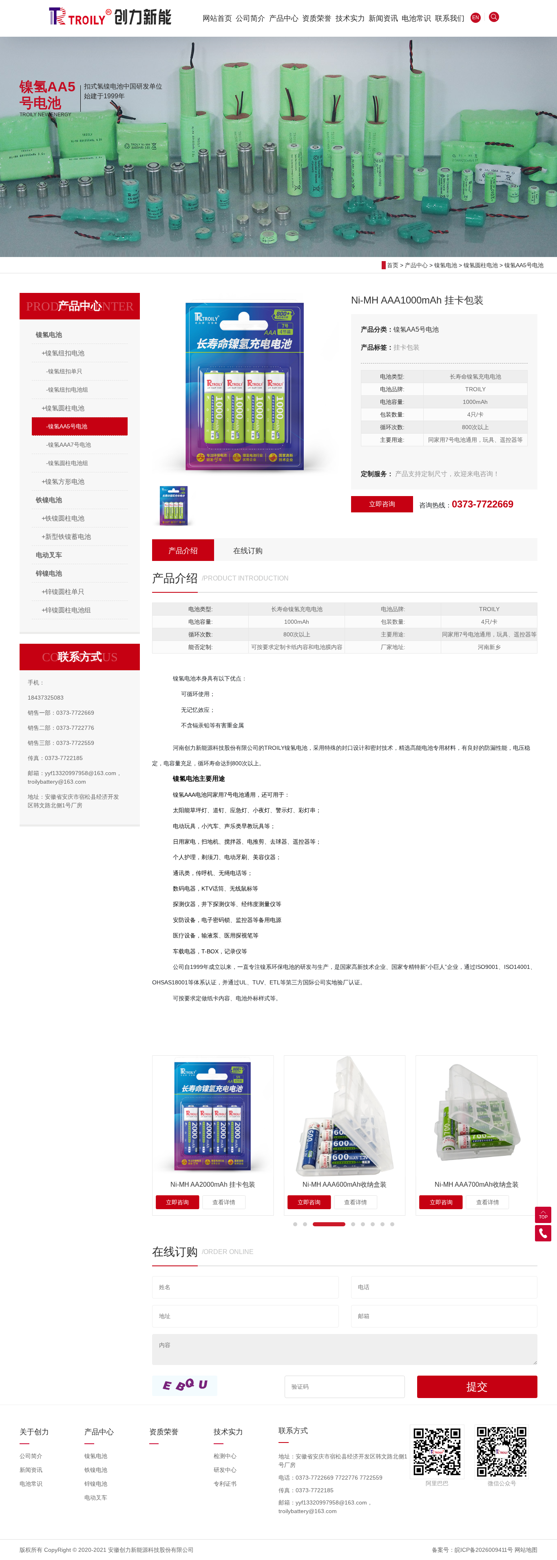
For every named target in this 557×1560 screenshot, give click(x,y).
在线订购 (248, 551)
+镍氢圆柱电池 (63, 408)
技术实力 (228, 1432)
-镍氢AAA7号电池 (68, 444)
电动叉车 (95, 1497)
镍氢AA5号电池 (524, 265)
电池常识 (31, 1483)
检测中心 (225, 1456)
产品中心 (416, 265)
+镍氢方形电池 (63, 481)
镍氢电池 (445, 265)
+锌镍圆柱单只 (63, 591)
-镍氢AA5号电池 (66, 426)
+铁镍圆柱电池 (63, 518)
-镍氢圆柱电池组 (67, 463)
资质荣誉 (164, 1432)
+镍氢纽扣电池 (63, 353)
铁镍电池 (95, 1470)
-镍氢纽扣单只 (64, 371)
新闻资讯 (31, 1470)
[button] (295, 1224)
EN (475, 17)
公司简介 (31, 1456)
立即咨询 (382, 504)
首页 (392, 265)
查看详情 (223, 1202)
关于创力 (34, 1432)
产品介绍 (183, 551)
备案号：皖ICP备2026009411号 (472, 1550)
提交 (477, 1386)
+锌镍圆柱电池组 (66, 610)
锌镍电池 (95, 1483)
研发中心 (225, 1470)
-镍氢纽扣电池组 (67, 389)
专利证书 (225, 1483)
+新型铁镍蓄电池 (66, 536)
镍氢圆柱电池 (481, 265)
